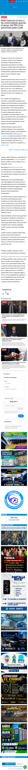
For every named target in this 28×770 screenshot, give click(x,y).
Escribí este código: (9, 398)
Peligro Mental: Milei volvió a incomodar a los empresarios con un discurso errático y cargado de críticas (13, 340)
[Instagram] (21, 1)
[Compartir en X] (6, 292)
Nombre (5, 381)
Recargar (20, 408)
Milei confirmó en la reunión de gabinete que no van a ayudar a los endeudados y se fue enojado (13, 316)
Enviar (20, 416)
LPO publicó (17, 159)
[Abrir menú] (2, 13)
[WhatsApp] (16, 1)
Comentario (6, 386)
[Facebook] (19, 1)
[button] (7, 1)
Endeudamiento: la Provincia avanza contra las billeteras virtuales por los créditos (13, 363)
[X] (23, 1)
